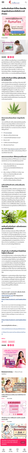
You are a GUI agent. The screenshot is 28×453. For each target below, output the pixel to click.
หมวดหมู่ (10, 451)
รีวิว (17, 451)
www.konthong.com (7, 295)
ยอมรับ (22, 442)
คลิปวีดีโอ (24, 451)
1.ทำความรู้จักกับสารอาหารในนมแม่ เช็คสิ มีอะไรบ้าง (14, 329)
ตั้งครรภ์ (4, 341)
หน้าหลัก (3, 451)
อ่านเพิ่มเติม (4, 444)
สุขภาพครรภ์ (11, 341)
